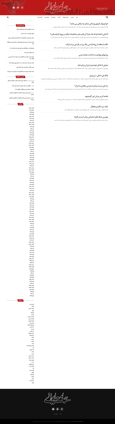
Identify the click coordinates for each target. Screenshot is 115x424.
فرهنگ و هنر (31, 366)
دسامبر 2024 (31, 137)
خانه (77, 17)
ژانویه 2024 (32, 159)
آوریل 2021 (32, 227)
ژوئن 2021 (32, 223)
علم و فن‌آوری (31, 364)
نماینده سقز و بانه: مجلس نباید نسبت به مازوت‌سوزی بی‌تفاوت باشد (21, 63)
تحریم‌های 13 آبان (30, 325)
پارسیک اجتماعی (31, 317)
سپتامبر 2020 (31, 242)
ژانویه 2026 (32, 114)
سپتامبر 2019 (31, 265)
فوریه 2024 (32, 157)
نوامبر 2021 (32, 213)
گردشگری (32, 374)
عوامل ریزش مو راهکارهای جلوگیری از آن (22, 89)
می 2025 (32, 129)
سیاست (72, 17)
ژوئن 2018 (32, 291)
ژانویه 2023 (32, 184)
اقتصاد (59, 17)
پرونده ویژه (47, 17)
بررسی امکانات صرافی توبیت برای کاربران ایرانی (25, 67)
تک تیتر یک (32, 327)
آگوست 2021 (31, 219)
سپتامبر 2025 (31, 122)
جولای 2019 (31, 269)
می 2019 (32, 273)
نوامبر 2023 (31, 164)
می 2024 (32, 151)
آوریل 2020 (32, 250)
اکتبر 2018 (32, 283)
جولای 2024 (31, 147)
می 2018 (32, 293)
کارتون (33, 372)
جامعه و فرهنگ (65, 17)
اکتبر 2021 (32, 215)
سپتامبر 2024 (31, 143)
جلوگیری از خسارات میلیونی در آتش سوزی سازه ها (21, 86)
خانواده (32, 341)
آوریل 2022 (32, 203)
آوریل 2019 (32, 275)
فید (33, 368)
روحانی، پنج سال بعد (30, 345)
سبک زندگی (53, 17)
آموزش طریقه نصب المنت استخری (27, 33)
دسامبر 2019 (31, 258)
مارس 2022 (32, 205)
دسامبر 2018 (31, 279)
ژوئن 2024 (32, 149)
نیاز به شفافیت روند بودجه (29, 52)
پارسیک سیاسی (31, 319)
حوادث (32, 339)
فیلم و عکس (39, 17)
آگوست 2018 (31, 287)
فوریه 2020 (32, 254)
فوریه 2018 (32, 296)
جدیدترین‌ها (32, 335)
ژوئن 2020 (32, 246)
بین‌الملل (32, 312)
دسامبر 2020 (31, 236)
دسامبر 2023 (31, 161)
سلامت (32, 352)
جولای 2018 (31, 289)
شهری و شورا (31, 360)
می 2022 (32, 201)
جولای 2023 (31, 172)
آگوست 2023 (31, 170)
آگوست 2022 (31, 195)
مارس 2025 (32, 131)
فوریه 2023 (32, 182)
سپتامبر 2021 (31, 217)
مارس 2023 (32, 180)
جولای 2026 (31, 110)
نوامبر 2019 (32, 261)
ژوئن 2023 (32, 174)
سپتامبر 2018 (31, 285)
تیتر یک (32, 329)
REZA (32, 89)
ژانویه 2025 (32, 135)
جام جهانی (32, 331)
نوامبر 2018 (32, 281)
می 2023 (32, 176)
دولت (33, 343)
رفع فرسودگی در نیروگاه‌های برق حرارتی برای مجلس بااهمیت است (22, 48)
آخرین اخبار (32, 304)
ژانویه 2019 (32, 277)
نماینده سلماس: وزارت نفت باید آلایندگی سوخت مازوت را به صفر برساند (20, 71)
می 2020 (32, 248)
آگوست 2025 (31, 124)
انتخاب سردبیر (31, 308)
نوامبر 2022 (31, 188)
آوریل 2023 (32, 178)
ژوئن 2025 (32, 127)
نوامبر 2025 (31, 118)
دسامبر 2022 (31, 186)
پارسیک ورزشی (31, 321)
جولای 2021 (31, 221)
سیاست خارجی (31, 356)
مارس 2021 (32, 230)
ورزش (33, 383)
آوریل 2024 (32, 153)
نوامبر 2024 (31, 139)
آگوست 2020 (31, 244)
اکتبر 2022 (32, 190)
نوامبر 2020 (31, 238)
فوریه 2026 (32, 112)
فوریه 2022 (32, 207)
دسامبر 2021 (31, 211)
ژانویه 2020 (31, 256)
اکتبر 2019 (32, 263)
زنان (33, 347)
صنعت (32, 362)
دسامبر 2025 (31, 116)
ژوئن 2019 (32, 271)
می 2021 (32, 225)
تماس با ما (56, 414)
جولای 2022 (31, 197)
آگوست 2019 (31, 267)
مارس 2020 (32, 252)
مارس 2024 (32, 155)
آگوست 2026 (31, 108)
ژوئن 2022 (32, 199)
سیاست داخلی (31, 358)
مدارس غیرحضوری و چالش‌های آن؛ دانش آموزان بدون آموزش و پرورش (21, 38)
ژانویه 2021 (32, 234)
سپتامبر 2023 (31, 168)
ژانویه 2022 (32, 209)
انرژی (33, 310)
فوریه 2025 (32, 133)
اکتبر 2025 (32, 120)
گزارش (32, 376)
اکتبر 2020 (32, 240)
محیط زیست (31, 380)
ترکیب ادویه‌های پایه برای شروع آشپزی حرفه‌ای (25, 29)
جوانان (33, 337)
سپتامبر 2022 (31, 192)
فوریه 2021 (32, 232)
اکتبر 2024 (32, 141)
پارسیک (32, 315)
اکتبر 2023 (32, 166)
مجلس (33, 378)
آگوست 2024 (31, 145)
